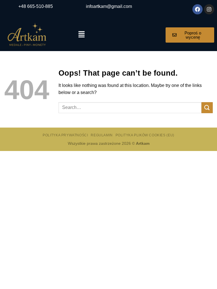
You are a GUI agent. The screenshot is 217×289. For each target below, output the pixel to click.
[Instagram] (209, 9)
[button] (81, 35)
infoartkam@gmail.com (109, 6)
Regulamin (102, 135)
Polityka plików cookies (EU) (145, 135)
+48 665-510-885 (35, 6)
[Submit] (207, 107)
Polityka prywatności (65, 135)
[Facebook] (197, 9)
